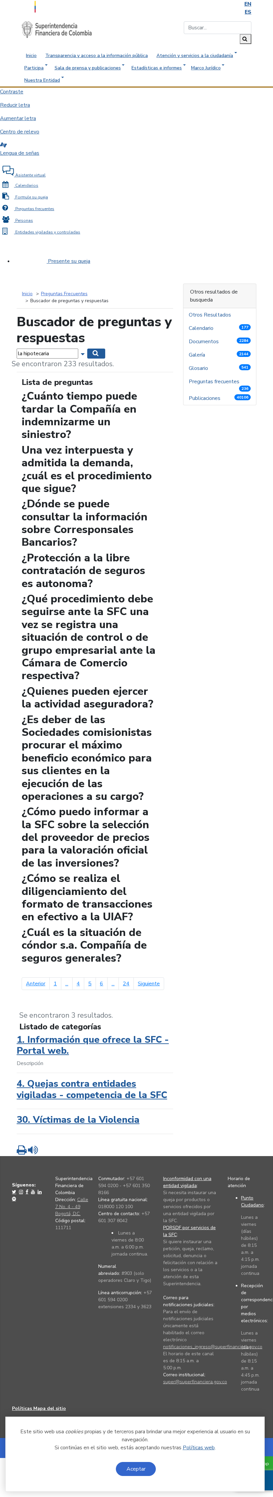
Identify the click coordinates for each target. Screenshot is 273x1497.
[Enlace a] (15, 1191)
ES (248, 12)
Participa (34, 68)
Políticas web (199, 1447)
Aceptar (136, 1469)
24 (126, 983)
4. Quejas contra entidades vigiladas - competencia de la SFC (92, 1089)
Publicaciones (218, 398)
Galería (218, 355)
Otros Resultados (210, 315)
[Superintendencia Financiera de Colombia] (57, 29)
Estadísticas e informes (157, 68)
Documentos (218, 341)
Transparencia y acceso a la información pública (96, 55)
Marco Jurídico (206, 68)
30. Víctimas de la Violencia (78, 1119)
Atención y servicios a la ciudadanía (194, 55)
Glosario (218, 368)
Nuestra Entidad (42, 80)
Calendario (218, 328)
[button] (83, 353)
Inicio (31, 55)
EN (247, 4)
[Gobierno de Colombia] (52, 6)
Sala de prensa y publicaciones (88, 68)
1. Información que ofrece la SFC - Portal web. (93, 1045)
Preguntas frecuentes (218, 383)
